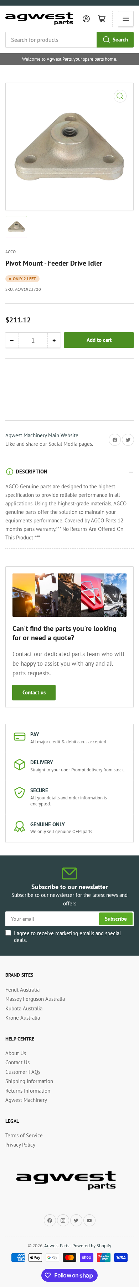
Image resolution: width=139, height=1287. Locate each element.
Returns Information (27, 1090)
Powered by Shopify (91, 1246)
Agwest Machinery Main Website (41, 435)
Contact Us (17, 1062)
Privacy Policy (20, 1144)
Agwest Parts (56, 1246)
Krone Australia (22, 1017)
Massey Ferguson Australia (35, 998)
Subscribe (116, 918)
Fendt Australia (22, 989)
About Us (15, 1053)
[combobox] (69, 40)
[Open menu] (126, 19)
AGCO (10, 251)
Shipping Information (29, 1081)
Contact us (34, 692)
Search (120, 39)
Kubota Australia (23, 1008)
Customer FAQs (22, 1072)
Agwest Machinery (26, 1100)
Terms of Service (24, 1135)
